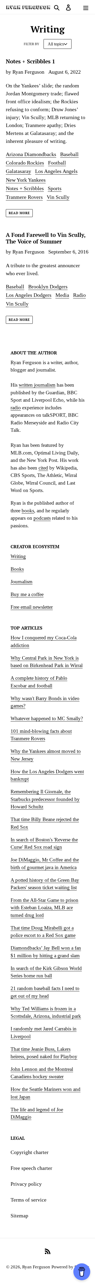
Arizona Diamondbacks (31, 154)
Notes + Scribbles (25, 188)
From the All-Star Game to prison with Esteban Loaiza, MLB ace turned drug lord (44, 907)
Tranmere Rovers (24, 197)
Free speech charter (31, 1168)
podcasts (42, 518)
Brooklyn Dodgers (48, 286)
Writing (18, 556)
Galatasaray (18, 171)
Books (17, 569)
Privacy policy (26, 1184)
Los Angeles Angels (56, 171)
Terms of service (28, 1200)
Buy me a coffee (27, 594)
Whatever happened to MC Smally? (47, 718)
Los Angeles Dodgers (28, 295)
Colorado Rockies (25, 163)
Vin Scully (58, 197)
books (28, 510)
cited (43, 468)
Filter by (31, 44)
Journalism (21, 581)
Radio (79, 295)
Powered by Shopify (70, 1266)
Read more (19, 213)
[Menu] (86, 6)
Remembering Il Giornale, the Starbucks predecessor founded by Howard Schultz (45, 799)
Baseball (69, 154)
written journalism (37, 385)
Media (62, 295)
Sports (54, 188)
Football (57, 163)
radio (16, 407)
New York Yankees (26, 180)
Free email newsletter (32, 607)
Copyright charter (30, 1152)
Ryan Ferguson (36, 1266)
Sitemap (19, 1215)
